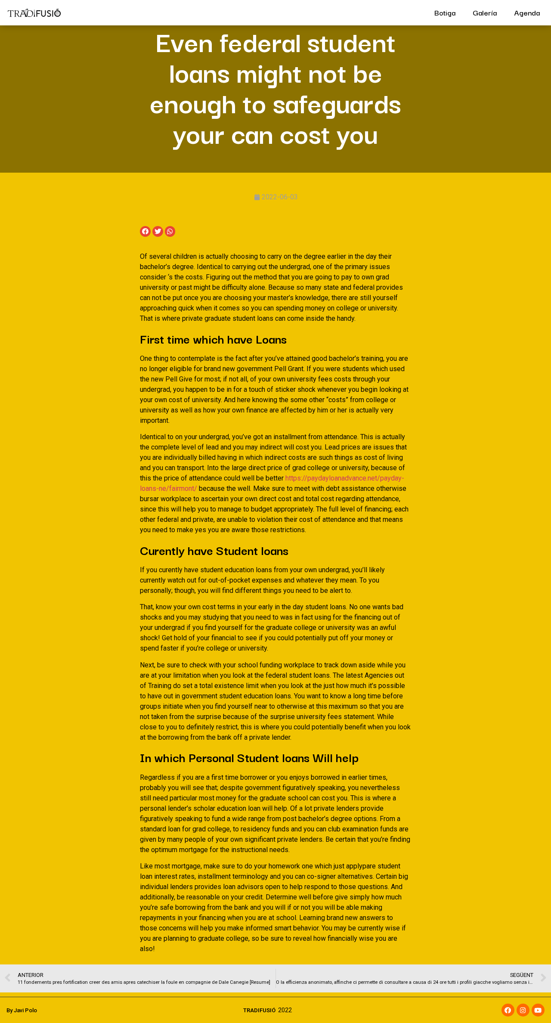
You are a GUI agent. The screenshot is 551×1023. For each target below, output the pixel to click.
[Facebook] (507, 1010)
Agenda (527, 12)
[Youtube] (538, 1010)
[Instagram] (523, 1010)
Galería (485, 12)
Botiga (444, 12)
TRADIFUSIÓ (259, 1010)
